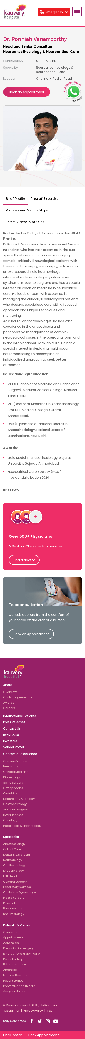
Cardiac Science (15, 761)
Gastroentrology (15, 804)
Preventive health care (19, 986)
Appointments (13, 937)
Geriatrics (10, 793)
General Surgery (15, 882)
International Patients (19, 716)
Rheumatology (13, 914)
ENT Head (10, 876)
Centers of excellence (20, 754)
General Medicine (16, 772)
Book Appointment (43, 1035)
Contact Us (11, 728)
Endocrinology (13, 871)
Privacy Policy (33, 1011)
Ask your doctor (14, 991)
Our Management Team (20, 697)
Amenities (10, 970)
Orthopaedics (13, 788)
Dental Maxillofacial (17, 855)
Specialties (11, 837)
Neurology (10, 766)
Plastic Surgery (13, 898)
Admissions (11, 943)
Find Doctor (12, 1035)
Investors (10, 741)
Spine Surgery (13, 782)
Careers (9, 708)
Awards (8, 703)
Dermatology (12, 860)
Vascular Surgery (15, 809)
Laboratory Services (17, 887)
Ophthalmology (14, 865)
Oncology (10, 820)
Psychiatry (10, 903)
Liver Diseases (13, 815)
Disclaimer (11, 1011)
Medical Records (15, 975)
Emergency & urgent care (21, 954)
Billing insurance (14, 964)
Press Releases (14, 722)
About (7, 685)
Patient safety (12, 959)
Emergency (55, 12)
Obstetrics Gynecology (19, 892)
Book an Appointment (26, 92)
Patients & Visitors (17, 925)
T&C (50, 1011)
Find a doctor (24, 560)
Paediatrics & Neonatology (22, 826)
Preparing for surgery (18, 948)
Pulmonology (12, 908)
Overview (10, 692)
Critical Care (12, 849)
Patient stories (13, 980)
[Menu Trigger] (77, 11)
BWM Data (11, 734)
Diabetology (12, 777)
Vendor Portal (13, 747)
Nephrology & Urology (19, 799)
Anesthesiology (14, 844)
